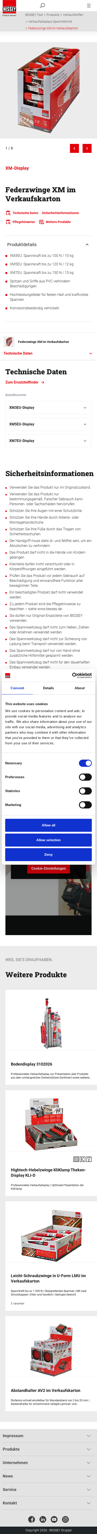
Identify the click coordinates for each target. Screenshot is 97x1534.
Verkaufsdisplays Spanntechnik (50, 21)
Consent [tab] (17, 688)
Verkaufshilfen (73, 15)
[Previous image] (74, 148)
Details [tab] (48, 688)
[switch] (85, 777)
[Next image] (87, 148)
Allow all (48, 825)
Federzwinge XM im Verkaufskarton (53, 28)
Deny (48, 854)
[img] (48, 90)
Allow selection (48, 840)
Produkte (52, 15)
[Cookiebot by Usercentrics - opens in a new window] (72, 675)
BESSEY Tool (34, 15)
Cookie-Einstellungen (48, 868)
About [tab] (80, 688)
